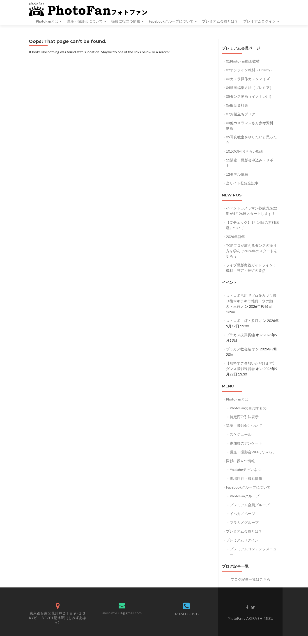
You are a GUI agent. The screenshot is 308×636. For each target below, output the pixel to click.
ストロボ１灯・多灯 (242, 320)
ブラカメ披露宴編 (240, 335)
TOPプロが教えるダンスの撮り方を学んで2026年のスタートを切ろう (251, 250)
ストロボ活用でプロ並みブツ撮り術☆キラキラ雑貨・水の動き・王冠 (251, 300)
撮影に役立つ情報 (125, 21)
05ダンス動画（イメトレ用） (249, 96)
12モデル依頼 (237, 174)
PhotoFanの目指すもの (248, 408)
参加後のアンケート (246, 443)
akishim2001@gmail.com (122, 613)
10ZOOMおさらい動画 (244, 151)
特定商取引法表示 (244, 417)
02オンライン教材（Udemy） (250, 70)
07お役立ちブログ (240, 114)
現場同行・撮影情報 (246, 478)
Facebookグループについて (171, 21)
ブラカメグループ (244, 522)
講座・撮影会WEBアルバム (252, 452)
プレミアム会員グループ (249, 505)
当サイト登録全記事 (242, 183)
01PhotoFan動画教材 (243, 61)
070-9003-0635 (186, 614)
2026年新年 (235, 236)
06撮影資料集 (237, 105)
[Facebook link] (247, 607)
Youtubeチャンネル (245, 469)
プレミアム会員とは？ (220, 21)
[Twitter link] (253, 607)
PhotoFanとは (47, 21)
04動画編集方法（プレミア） (249, 87)
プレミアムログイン (259, 21)
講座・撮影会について (85, 21)
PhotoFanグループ (244, 496)
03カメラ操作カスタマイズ (248, 79)
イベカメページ (242, 513)
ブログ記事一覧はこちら (250, 579)
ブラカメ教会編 (238, 349)
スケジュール (240, 434)
